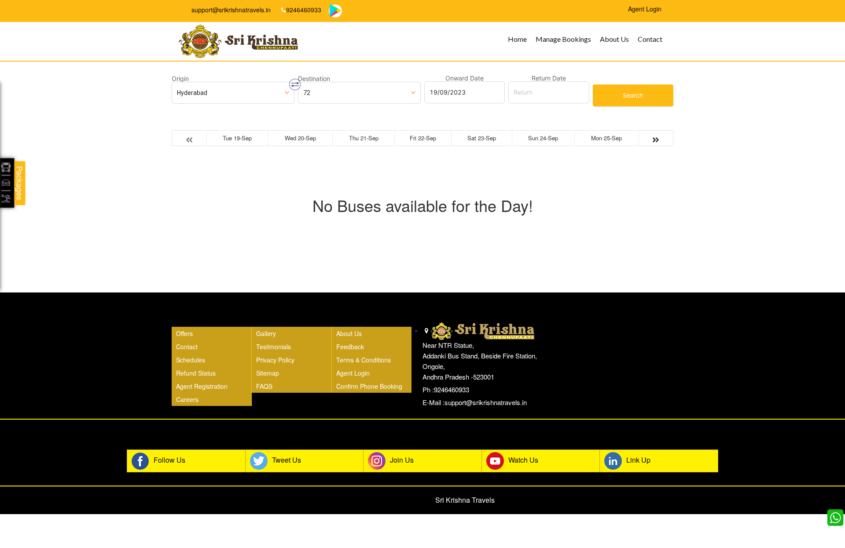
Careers (187, 399)
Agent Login (353, 373)
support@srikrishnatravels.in (230, 9)
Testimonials (273, 346)
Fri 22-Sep (423, 138)
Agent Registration (202, 386)
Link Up (638, 460)
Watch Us (523, 460)
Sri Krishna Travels (465, 500)
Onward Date (464, 78)
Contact (650, 39)
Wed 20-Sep (300, 138)
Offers (184, 333)
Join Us (402, 460)
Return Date (549, 78)
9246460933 (303, 9)
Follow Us (169, 460)
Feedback (350, 346)
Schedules (190, 359)
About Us (614, 39)
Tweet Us (286, 460)
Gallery (266, 333)
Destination (314, 79)
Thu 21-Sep (363, 138)
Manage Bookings (563, 39)
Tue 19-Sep (237, 138)
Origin (180, 79)
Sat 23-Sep (481, 138)
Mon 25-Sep (606, 138)
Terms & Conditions (363, 359)
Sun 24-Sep (543, 138)
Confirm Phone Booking (369, 386)
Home (517, 39)
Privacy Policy (275, 359)
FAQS (264, 386)
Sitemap (267, 373)
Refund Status (196, 373)
